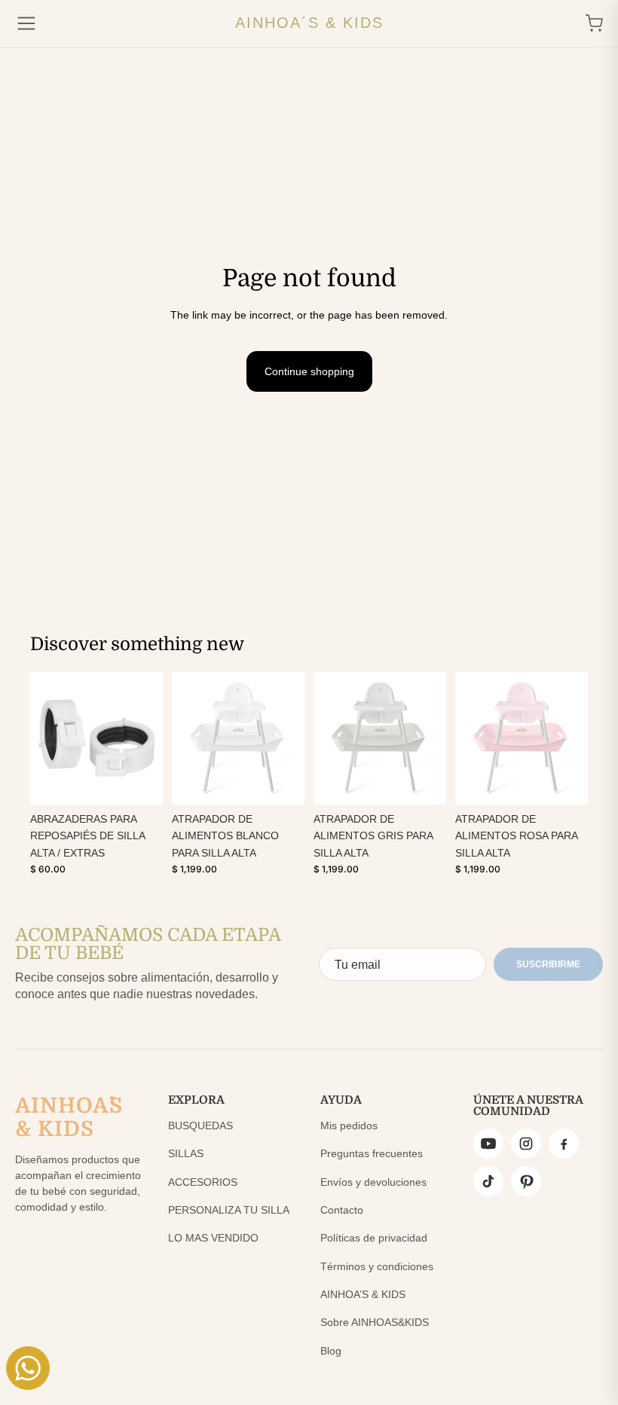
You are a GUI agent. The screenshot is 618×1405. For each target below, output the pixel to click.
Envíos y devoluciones (373, 1182)
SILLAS (185, 1153)
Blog (330, 1351)
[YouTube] (488, 1144)
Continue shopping (309, 371)
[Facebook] (564, 1144)
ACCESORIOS (202, 1182)
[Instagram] (526, 1144)
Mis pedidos (349, 1125)
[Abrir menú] (26, 23)
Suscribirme (548, 964)
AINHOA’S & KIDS (362, 1294)
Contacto (341, 1210)
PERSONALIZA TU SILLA (228, 1210)
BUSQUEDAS (200, 1125)
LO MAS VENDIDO (213, 1238)
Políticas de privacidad (373, 1238)
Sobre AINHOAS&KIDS (374, 1322)
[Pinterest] (526, 1181)
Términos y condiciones (376, 1266)
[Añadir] (139, 781)
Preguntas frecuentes (371, 1153)
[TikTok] (488, 1181)
